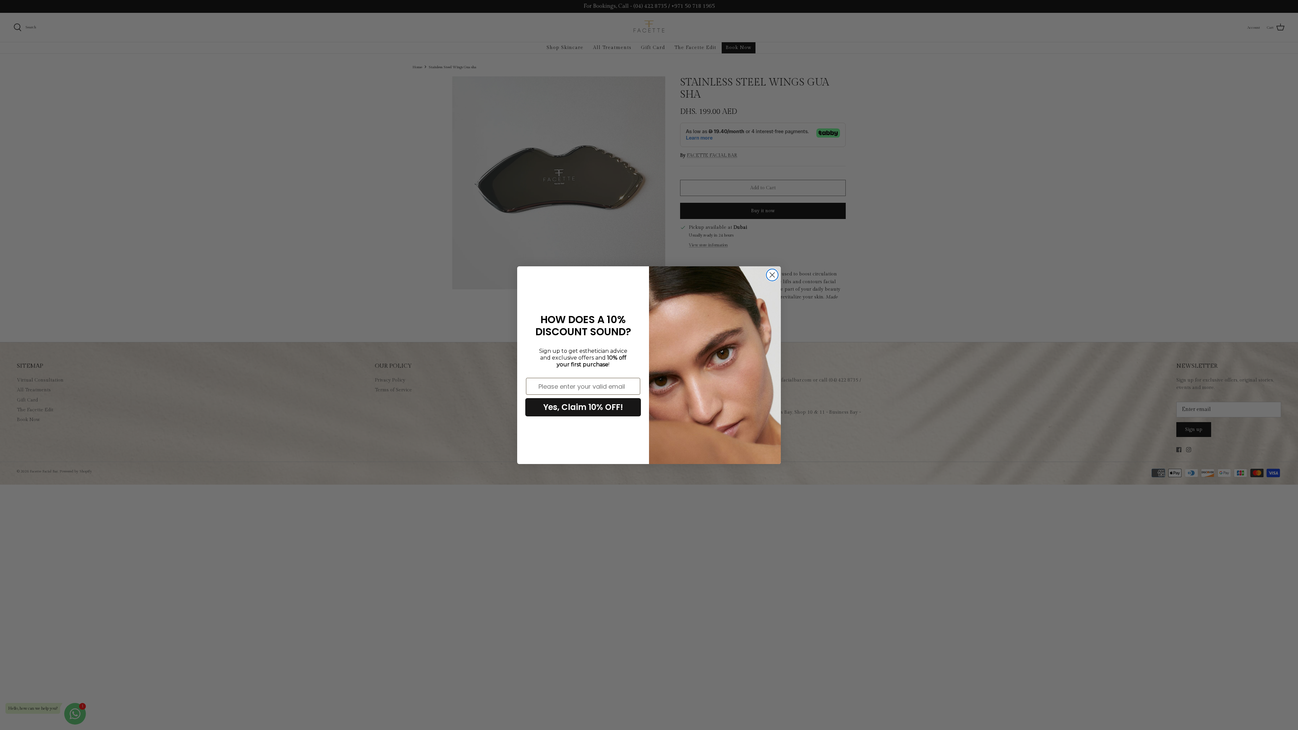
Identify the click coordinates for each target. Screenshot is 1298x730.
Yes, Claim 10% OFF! (583, 407)
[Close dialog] (772, 275)
